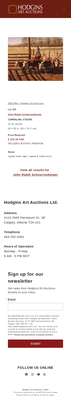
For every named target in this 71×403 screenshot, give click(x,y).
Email (12, 299)
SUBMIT (36, 343)
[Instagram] (32, 374)
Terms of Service (41, 395)
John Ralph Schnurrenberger (24, 114)
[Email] (38, 374)
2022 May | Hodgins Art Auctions (26, 103)
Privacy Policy (23, 395)
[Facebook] (26, 374)
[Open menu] (64, 9)
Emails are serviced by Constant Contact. (33, 334)
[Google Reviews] (44, 374)
